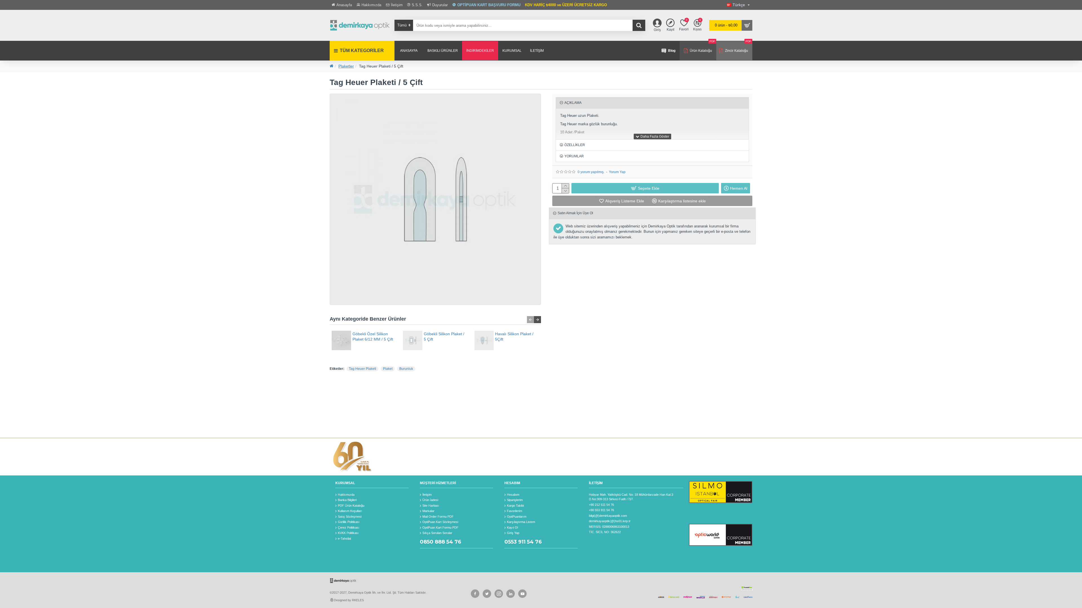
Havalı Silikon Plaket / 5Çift (514, 336)
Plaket (388, 369)
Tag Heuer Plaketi (362, 369)
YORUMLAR (574, 156)
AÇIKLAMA (573, 103)
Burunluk (406, 369)
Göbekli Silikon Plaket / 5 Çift (444, 336)
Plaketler (346, 66)
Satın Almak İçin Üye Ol (575, 213)
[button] (530, 319)
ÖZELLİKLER (574, 145)
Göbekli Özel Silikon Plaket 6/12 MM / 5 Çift (372, 336)
